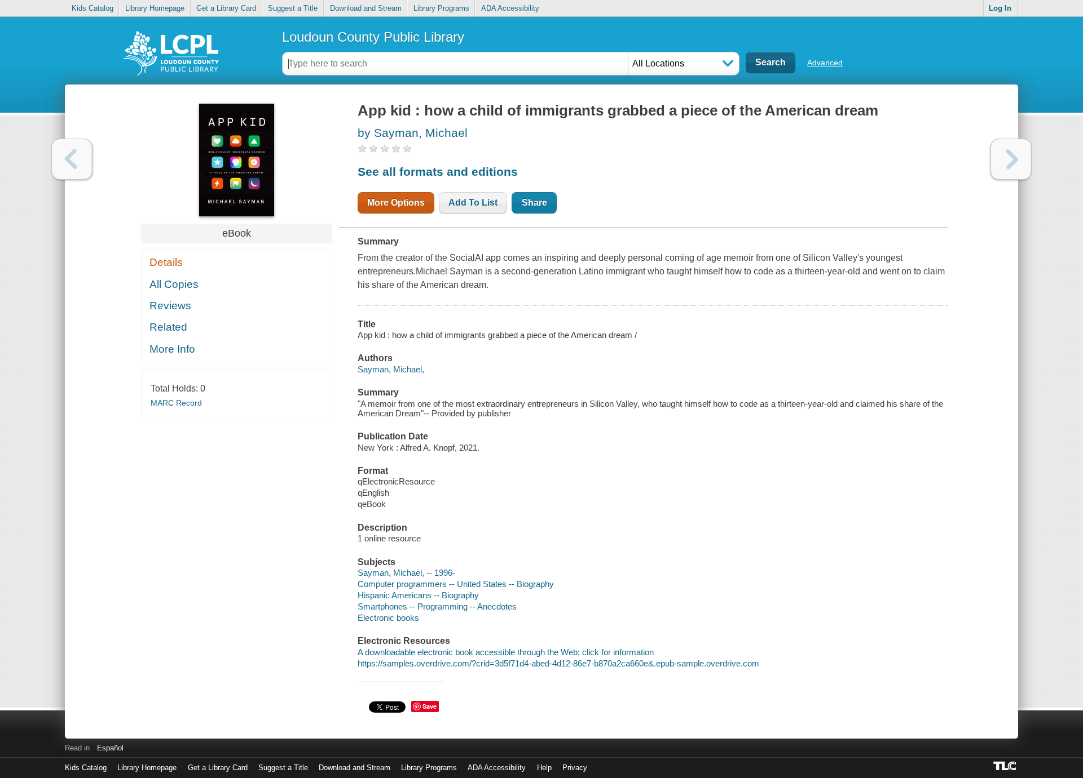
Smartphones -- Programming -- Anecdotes (437, 606)
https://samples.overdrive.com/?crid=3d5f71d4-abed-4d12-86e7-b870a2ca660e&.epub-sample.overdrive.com (558, 663)
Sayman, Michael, (391, 369)
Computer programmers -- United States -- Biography (456, 584)
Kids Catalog (92, 8)
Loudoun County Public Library (373, 37)
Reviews (170, 306)
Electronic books (388, 618)
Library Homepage (154, 8)
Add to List (473, 202)
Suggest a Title (293, 8)
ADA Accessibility (510, 8)
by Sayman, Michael (413, 132)
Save (429, 706)
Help (544, 767)
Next (1011, 159)
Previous (72, 159)
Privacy (574, 767)
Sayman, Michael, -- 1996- (406, 572)
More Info (172, 349)
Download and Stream (366, 8)
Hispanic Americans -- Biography (418, 595)
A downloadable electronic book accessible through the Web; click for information (506, 652)
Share (534, 202)
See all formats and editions (438, 171)
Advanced (825, 62)
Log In (1000, 8)
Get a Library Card (226, 8)
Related (168, 327)
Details (166, 262)
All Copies (174, 284)
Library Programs (441, 8)
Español (110, 748)
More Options (396, 202)
